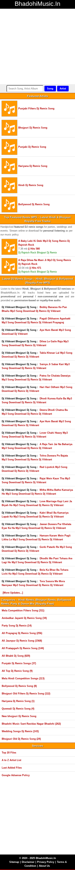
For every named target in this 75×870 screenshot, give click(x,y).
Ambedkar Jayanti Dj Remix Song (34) (24, 618)
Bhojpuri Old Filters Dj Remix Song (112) (26, 693)
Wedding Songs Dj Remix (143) (20, 731)
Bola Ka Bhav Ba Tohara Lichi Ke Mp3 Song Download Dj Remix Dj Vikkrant (35, 571)
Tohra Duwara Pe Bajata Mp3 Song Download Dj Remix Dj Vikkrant (35, 457)
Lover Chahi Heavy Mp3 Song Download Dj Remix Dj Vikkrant (35, 434)
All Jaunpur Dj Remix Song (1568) (22, 640)
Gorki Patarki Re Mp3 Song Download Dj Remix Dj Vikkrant (37, 549)
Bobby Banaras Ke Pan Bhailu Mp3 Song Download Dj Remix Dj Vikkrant (34, 309)
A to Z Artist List (11, 760)
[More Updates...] (13, 592)
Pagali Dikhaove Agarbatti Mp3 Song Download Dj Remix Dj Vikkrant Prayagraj (36, 320)
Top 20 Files (9, 752)
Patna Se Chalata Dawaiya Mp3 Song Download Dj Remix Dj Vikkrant (36, 377)
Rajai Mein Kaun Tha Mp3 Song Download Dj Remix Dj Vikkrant (36, 480)
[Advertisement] (37, 46)
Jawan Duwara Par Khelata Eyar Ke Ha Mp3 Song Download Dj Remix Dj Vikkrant (36, 526)
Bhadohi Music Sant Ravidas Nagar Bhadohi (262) (31, 723)
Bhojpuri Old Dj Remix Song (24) (21, 738)
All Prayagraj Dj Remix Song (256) (22, 633)
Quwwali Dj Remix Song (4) (18, 708)
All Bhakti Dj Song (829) (16, 655)
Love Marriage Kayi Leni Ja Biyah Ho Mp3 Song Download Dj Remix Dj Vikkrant (37, 503)
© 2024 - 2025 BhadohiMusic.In (37, 858)
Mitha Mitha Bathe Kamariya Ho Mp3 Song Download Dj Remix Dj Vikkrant (37, 491)
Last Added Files (12, 767)
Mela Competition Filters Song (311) (23, 610)
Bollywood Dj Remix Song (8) (19, 686)
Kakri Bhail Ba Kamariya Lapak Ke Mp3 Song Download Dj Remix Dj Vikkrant (35, 514)
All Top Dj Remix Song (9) (17, 670)
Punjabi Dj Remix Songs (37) (19, 663)
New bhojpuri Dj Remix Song (19, 716)
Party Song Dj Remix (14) (17, 625)
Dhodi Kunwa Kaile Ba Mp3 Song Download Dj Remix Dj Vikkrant (37, 400)
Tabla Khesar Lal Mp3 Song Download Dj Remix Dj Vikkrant (37, 354)
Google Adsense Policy (16, 775)
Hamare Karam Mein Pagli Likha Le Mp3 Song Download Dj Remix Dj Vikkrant (36, 537)
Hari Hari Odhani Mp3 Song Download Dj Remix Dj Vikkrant (37, 389)
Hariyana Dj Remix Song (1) (18, 701)
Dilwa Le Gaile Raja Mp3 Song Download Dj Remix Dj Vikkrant (35, 343)
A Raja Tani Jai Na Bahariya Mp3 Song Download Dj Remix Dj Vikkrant (37, 446)
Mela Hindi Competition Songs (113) (23, 678)
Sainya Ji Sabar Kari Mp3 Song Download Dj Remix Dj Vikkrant (36, 366)
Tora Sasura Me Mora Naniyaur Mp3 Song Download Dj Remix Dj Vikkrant (33, 583)
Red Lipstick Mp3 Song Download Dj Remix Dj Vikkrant (34, 469)
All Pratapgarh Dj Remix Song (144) (23, 648)
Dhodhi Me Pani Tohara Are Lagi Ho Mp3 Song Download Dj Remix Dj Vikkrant (37, 560)
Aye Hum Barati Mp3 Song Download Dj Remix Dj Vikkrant (36, 423)
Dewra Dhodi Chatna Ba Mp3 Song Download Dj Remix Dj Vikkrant (35, 411)
